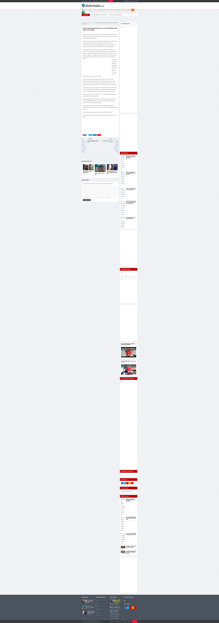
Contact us (106, 1)
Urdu (83, 12)
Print (113, 31)
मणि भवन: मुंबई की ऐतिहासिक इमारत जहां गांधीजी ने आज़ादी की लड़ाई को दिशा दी (131, 518)
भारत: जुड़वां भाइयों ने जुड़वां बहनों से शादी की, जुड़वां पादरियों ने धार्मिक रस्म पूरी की (131, 552)
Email (117, 31)
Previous (90, 138)
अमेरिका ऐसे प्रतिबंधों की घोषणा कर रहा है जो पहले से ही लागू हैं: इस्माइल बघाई (112, 172)
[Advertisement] (124, 5)
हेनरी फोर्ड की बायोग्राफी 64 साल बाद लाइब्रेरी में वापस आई (130, 218)
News (86, 9)
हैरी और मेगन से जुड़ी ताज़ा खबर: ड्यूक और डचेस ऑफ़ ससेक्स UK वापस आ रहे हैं (130, 173)
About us (90, 1)
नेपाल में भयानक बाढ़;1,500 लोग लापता (115, 14)
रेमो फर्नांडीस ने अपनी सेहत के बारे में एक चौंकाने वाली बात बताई (131, 547)
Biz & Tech (95, 9)
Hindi (133, 9)
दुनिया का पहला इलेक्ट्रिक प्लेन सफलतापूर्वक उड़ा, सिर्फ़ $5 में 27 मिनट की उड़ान (131, 500)
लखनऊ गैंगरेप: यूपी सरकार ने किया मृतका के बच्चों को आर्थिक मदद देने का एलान (93, 141)
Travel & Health (98, 609)
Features (90, 9)
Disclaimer (101, 1)
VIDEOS (111, 9)
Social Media (127, 9)
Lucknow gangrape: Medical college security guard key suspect (107, 141)
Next (111, 138)
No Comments (94, 31)
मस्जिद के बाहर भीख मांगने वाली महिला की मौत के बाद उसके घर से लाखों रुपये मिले (130, 156)
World (97, 606)
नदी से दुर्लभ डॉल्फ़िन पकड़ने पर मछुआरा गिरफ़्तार (99, 14)
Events (122, 9)
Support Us (111, 1)
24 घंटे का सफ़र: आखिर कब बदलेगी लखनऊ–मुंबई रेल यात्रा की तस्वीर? (131, 534)
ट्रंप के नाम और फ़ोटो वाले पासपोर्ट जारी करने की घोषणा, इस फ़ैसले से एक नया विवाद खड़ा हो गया (131, 202)
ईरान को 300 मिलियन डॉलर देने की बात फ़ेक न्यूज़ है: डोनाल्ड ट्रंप (131, 189)
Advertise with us (95, 1)
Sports (107, 9)
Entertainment (117, 9)
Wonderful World (101, 9)
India (97, 603)
